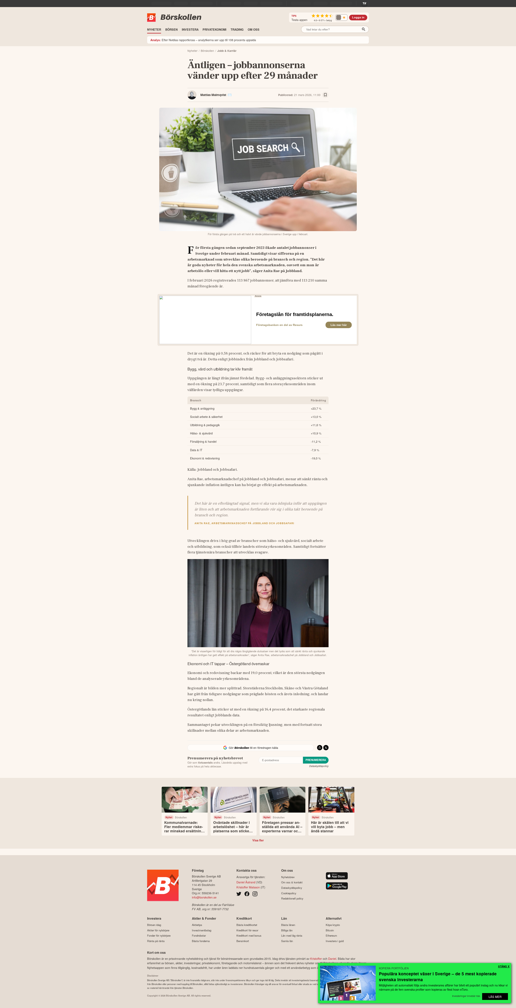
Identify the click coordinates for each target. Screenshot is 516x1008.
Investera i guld (335, 941)
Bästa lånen (288, 925)
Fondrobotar (199, 935)
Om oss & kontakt (292, 882)
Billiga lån (286, 930)
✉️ (230, 95)
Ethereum (331, 935)
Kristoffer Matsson (248, 887)
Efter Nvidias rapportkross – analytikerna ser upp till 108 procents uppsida (203, 40)
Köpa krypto (333, 925)
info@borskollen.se (204, 897)
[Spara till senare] (325, 95)
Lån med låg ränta (291, 935)
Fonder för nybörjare (159, 935)
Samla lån (287, 941)
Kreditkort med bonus (248, 935)
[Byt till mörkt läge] (341, 17)
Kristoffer (316, 958)
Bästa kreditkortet (246, 925)
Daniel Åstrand (245, 882)
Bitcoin (330, 930)
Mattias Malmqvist (213, 95)
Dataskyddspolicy (319, 766)
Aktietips (197, 925)
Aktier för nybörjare (158, 930)
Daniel (332, 958)
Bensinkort (242, 941)
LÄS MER (495, 996)
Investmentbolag (201, 930)
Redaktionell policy (292, 898)
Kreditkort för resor (247, 930)
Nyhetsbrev (288, 877)
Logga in (358, 17)
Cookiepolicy (288, 893)
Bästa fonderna (201, 941)
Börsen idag (154, 925)
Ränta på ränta (155, 941)
